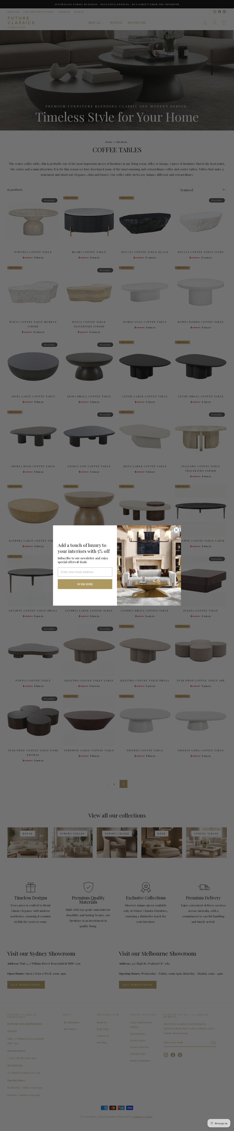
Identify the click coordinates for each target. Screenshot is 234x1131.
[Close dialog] (176, 530)
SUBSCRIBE (85, 584)
